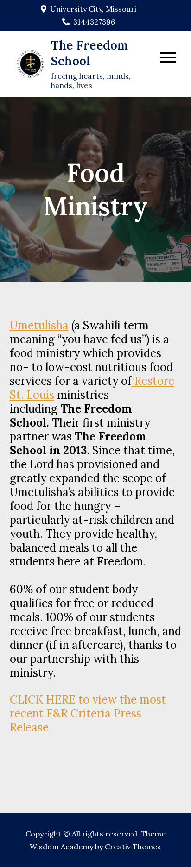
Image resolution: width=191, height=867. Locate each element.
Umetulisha (39, 325)
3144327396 (94, 21)
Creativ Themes (133, 846)
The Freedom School (89, 53)
